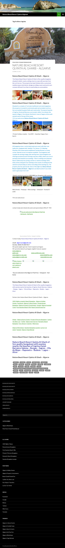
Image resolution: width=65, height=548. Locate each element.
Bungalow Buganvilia (9, 392)
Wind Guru (35, 323)
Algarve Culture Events (30, 303)
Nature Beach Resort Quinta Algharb (15, 14)
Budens (28, 364)
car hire (40, 364)
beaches (21, 364)
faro (15, 366)
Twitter (23, 321)
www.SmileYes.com (46, 255)
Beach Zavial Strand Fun (38, 307)
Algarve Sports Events (23, 319)
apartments (36, 362)
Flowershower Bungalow (9, 447)
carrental (47, 364)
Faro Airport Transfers (25, 323)
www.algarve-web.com (19, 257)
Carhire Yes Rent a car (8, 479)
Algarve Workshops (18, 327)
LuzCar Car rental (7, 485)
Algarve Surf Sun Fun (32, 321)
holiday (21, 366)
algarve (22, 362)
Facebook (20, 303)
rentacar (35, 370)
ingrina (33, 366)
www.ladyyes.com (46, 257)
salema (48, 370)
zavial (36, 372)
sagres (42, 370)
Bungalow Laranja (8, 395)
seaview (16, 372)
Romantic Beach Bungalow (10, 456)
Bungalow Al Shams (8, 389)
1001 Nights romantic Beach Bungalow (23, 301)
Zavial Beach (6, 405)
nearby (16, 370)
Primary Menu (63, 14)
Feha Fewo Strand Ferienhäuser (21, 62)
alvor (28, 362)
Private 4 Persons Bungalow (38, 319)
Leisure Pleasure (7, 402)
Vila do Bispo (23, 372)
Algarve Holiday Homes (9, 470)
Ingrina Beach (6, 408)
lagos (39, 366)
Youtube (18, 329)
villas (31, 372)
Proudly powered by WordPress (10, 546)
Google (39, 305)
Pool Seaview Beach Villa (23, 307)
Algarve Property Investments (27, 305)
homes (27, 366)
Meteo (14, 319)
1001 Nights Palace (8, 444)
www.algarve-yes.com (19, 255)
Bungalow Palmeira (8, 399)
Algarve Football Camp (8, 526)
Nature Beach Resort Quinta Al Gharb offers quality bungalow (30, 368)
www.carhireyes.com (38, 253)
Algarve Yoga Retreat (28, 329)
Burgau (34, 364)
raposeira (27, 370)
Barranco (44, 362)
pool (21, 370)
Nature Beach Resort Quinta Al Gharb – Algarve (31, 67)
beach (15, 364)
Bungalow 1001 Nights (9, 383)
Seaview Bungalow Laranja (32, 327)
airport (16, 362)
